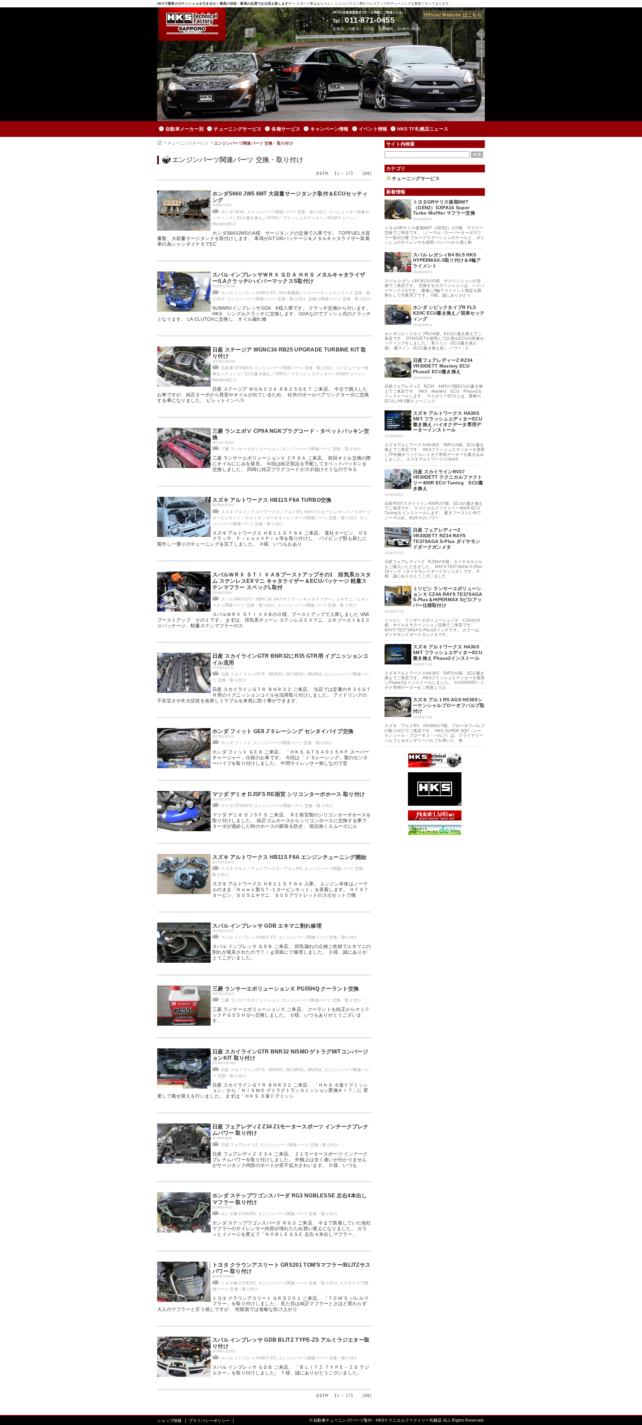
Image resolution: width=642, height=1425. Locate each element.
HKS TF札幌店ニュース (422, 129)
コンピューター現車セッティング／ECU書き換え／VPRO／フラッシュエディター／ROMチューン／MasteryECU (290, 218)
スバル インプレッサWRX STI (248, 293)
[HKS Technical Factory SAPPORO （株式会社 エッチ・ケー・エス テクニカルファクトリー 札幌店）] (434, 766)
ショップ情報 (169, 1420)
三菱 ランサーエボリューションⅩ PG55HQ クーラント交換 (285, 989)
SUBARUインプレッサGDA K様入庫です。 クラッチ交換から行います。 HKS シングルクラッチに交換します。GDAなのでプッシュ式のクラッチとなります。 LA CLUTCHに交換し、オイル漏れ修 (264, 313)
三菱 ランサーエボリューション (250, 449)
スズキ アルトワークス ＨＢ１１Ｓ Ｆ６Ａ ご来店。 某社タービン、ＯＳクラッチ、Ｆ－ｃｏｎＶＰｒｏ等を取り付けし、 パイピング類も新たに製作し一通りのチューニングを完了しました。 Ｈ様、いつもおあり (262, 538)
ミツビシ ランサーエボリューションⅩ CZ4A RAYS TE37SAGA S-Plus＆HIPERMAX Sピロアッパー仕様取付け (447, 597)
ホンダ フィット (236, 742)
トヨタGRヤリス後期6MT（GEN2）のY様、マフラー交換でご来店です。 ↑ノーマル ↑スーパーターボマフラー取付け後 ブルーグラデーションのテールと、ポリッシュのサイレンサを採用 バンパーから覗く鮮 (435, 235)
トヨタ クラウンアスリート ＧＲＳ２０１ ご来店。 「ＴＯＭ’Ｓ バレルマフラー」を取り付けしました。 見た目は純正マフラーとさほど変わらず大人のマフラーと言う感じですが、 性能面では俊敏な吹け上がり (263, 1303)
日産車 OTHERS (236, 368)
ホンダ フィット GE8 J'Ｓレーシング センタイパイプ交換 (282, 731)
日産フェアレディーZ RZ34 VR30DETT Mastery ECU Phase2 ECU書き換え (443, 366)
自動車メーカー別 (185, 129)
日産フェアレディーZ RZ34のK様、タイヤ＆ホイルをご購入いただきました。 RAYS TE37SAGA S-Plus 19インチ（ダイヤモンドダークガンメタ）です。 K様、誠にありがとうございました (435, 568)
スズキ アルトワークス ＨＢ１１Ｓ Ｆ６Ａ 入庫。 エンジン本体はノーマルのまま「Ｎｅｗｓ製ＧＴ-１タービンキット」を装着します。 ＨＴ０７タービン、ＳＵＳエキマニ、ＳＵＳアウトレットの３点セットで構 (290, 889)
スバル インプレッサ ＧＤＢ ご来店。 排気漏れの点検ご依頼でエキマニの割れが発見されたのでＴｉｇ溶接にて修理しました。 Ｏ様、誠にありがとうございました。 (291, 952)
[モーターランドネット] (434, 818)
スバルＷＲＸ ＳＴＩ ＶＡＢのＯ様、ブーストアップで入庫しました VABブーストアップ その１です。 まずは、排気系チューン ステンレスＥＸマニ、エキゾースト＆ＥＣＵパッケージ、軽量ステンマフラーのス (263, 620)
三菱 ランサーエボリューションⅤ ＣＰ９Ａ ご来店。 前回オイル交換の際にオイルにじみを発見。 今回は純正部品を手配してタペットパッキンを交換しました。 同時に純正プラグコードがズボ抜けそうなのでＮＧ (291, 463)
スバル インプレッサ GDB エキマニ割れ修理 (267, 926)
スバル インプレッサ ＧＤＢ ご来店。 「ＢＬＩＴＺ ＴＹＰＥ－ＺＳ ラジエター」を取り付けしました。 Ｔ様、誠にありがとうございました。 (290, 1369)
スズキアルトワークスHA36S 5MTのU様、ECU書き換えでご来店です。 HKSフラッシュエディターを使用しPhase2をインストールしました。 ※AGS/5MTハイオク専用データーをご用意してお (435, 680)
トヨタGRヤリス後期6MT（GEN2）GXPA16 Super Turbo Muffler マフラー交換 (444, 207)
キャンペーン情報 (329, 129)
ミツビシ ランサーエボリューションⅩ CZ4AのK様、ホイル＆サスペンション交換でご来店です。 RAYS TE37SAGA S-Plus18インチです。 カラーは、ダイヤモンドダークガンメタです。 (434, 627)
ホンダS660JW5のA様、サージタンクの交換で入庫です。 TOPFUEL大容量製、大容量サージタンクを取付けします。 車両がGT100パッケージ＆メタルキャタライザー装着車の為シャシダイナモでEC (263, 238)
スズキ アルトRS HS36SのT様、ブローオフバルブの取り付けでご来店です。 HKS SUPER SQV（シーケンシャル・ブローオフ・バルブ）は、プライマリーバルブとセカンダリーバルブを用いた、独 (435, 732)
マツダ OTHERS (236, 805)
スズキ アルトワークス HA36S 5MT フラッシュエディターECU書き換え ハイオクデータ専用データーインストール (447, 421)
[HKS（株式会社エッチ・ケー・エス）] (434, 804)
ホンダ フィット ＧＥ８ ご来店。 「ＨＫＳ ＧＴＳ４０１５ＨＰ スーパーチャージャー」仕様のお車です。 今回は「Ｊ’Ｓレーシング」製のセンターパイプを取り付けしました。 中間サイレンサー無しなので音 (290, 757)
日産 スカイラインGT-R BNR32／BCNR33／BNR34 (271, 674)
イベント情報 (373, 129)
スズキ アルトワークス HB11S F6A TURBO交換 (272, 500)
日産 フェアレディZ (239, 1144)
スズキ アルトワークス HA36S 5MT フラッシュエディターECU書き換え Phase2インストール (447, 652)
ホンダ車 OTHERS (238, 1213)
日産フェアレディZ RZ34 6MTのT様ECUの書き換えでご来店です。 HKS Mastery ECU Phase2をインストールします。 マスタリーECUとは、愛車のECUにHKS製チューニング (434, 393)
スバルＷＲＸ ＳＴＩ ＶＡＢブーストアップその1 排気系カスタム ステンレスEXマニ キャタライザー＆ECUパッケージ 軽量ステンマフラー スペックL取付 (291, 581)
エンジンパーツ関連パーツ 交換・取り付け (253, 143)
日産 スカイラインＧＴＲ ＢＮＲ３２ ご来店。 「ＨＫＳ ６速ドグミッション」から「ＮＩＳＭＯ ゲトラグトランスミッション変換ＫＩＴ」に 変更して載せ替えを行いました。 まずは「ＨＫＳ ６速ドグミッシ (262, 1090)
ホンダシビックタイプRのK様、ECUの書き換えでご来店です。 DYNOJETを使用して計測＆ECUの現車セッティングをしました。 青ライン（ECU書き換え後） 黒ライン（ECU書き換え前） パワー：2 (434, 340)
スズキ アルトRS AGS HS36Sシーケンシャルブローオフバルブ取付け (449, 705)
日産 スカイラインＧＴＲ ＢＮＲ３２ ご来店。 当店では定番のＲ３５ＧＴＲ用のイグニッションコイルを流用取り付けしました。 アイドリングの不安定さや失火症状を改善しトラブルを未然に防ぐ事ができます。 (264, 695)
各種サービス (286, 129)
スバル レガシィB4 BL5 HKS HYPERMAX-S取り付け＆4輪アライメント (447, 260)
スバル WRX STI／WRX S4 (246, 599)
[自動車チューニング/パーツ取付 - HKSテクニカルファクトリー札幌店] (192, 24)
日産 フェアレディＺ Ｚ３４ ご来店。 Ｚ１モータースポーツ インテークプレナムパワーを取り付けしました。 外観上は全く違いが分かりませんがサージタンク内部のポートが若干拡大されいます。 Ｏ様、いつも (290, 1159)
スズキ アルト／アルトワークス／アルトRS (261, 511)
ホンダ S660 (232, 212)
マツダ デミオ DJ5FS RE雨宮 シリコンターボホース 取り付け (288, 794)
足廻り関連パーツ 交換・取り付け (339, 299)
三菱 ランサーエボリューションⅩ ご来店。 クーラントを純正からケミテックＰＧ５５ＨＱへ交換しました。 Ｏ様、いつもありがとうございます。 (291, 1015)
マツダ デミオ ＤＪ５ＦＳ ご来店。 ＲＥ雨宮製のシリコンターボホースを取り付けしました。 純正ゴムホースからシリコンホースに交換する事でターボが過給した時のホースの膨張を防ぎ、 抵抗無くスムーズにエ (291, 820)
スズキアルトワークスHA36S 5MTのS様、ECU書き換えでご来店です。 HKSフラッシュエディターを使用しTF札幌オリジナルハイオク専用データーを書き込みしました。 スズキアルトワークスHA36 (435, 452)
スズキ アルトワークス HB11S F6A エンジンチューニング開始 (289, 857)
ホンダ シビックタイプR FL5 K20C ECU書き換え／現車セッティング (449, 313)
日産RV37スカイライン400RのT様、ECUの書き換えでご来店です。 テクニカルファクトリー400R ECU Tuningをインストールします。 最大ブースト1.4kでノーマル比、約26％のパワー (434, 510)
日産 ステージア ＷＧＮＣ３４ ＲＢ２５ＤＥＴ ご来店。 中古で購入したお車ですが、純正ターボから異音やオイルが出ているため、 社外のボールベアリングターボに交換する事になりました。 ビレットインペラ (263, 394)
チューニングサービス (237, 129)
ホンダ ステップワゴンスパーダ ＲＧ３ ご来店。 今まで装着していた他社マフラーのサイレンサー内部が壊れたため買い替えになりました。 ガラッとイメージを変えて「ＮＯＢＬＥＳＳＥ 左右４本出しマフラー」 (291, 1228)
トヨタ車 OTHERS (238, 1283)
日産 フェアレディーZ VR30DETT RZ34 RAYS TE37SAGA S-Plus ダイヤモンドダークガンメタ (446, 538)
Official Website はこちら (453, 14)
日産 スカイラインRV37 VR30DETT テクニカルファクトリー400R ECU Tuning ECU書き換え (448, 480)
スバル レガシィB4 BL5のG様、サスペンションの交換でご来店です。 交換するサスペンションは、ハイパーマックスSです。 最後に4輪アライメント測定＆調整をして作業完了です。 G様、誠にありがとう (435, 288)
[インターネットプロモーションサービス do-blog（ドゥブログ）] (434, 833)
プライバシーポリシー (209, 1420)
